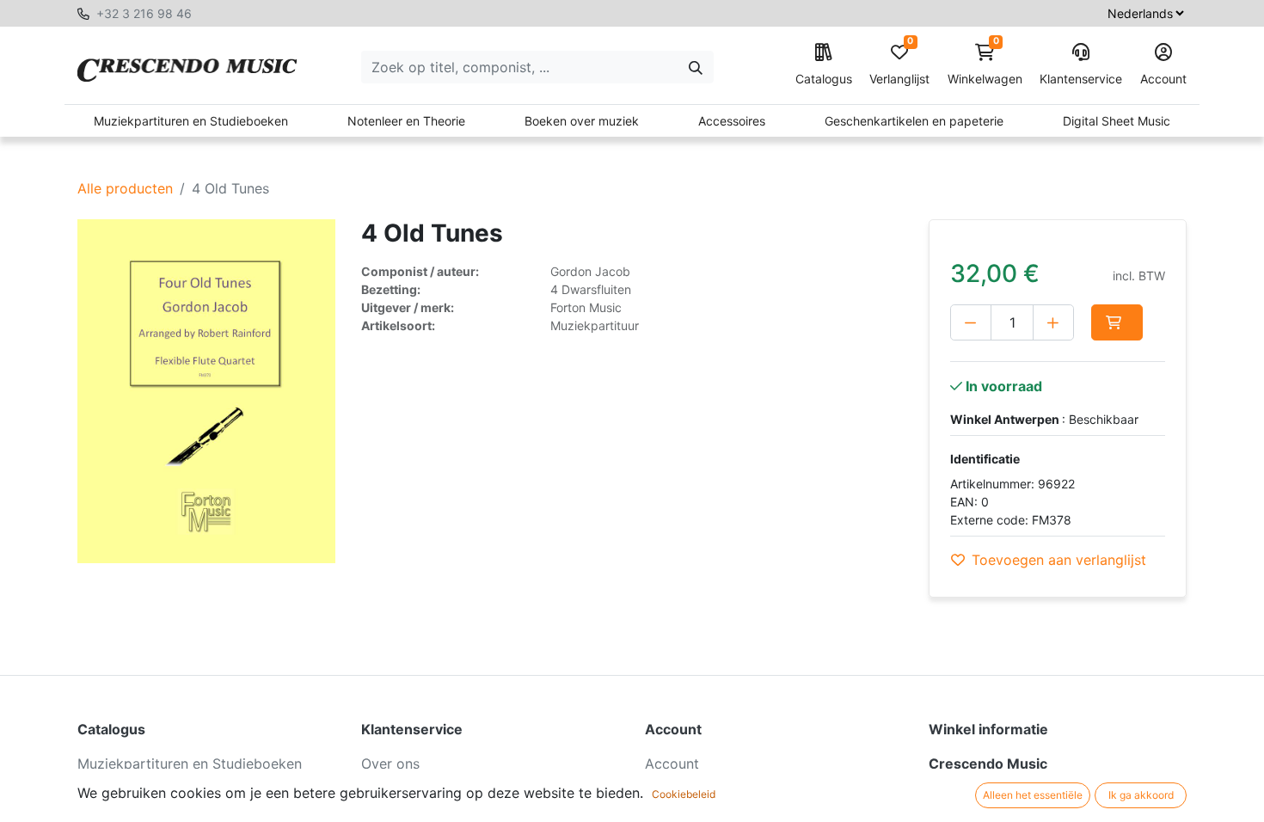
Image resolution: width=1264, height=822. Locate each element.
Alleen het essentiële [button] (1033, 794)
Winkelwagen (985, 65)
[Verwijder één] (970, 322)
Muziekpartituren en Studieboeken (191, 120)
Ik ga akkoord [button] (1141, 794)
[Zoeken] (696, 67)
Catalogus (823, 78)
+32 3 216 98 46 (144, 13)
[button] (1117, 322)
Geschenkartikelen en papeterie (914, 120)
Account (1163, 78)
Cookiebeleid (683, 794)
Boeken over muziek (582, 120)
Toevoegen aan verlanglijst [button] (1059, 559)
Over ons (390, 763)
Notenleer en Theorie (406, 120)
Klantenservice (1081, 78)
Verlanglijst (899, 65)
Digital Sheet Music (1116, 120)
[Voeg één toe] (1053, 322)
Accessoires (731, 120)
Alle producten (125, 188)
